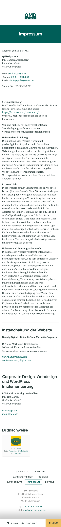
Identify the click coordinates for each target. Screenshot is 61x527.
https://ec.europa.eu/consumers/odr (22, 112)
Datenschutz (14, 482)
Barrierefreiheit (23, 477)
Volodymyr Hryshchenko (18, 451)
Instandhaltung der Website (27, 330)
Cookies (43, 477)
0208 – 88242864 (20, 76)
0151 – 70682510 (17, 73)
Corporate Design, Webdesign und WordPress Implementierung (29, 381)
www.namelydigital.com (14, 356)
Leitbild (50, 482)
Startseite (22, 472)
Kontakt (18, 448)
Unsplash (17, 453)
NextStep (39, 472)
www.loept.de (9, 410)
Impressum (34, 482)
